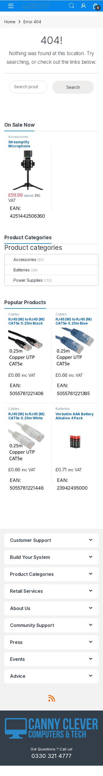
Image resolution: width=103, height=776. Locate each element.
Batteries (21, 269)
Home (9, 21)
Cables (13, 314)
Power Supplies (28, 280)
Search (71, 6)
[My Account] (83, 5)
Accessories (18, 137)
